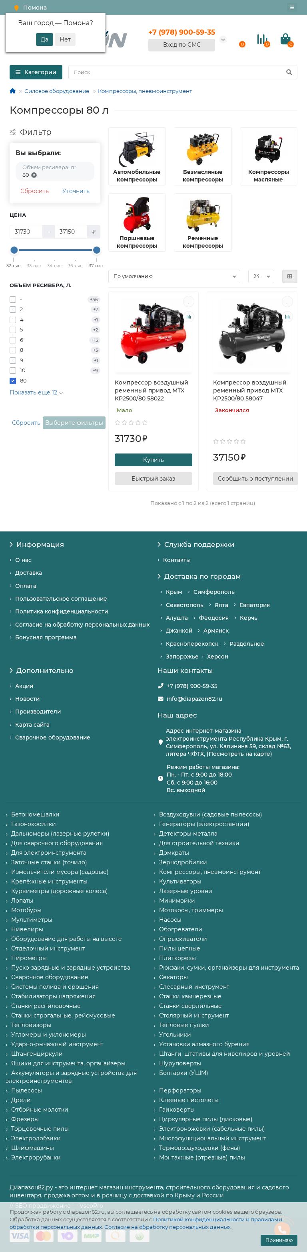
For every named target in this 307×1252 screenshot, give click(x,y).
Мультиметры (31, 919)
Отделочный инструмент (48, 948)
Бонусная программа (46, 637)
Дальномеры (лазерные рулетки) (60, 833)
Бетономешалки (35, 814)
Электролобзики (36, 1138)
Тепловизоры (31, 1025)
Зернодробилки (183, 862)
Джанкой (179, 630)
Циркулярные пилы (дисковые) (206, 1119)
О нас (23, 560)
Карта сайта (32, 725)
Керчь (248, 618)
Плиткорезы (177, 958)
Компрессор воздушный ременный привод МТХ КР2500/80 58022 (151, 390)
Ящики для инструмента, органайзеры (68, 1063)
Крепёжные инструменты (49, 881)
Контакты (177, 560)
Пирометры (29, 958)
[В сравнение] (188, 316)
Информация (40, 544)
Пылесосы (26, 1090)
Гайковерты (177, 1109)
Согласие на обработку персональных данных (167, 1227)
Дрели (21, 1100)
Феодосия (214, 618)
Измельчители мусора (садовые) (60, 871)
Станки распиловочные (46, 1005)
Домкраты (174, 852)
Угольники (175, 1034)
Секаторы (173, 977)
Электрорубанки (36, 1157)
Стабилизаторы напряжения (53, 996)
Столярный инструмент (194, 1015)
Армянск (216, 630)
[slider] (14, 250)
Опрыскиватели (183, 938)
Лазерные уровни (185, 891)
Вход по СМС (182, 44)
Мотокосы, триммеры (191, 910)
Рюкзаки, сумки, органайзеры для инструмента (229, 967)
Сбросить (34, 191)
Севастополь (184, 605)
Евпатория (254, 605)
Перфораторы (180, 1090)
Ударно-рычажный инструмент (57, 1044)
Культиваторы (180, 881)
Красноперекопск (192, 644)
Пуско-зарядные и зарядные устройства (70, 967)
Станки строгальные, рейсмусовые (63, 1015)
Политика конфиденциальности (61, 611)
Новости (27, 699)
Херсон (217, 656)
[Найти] (289, 72)
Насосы (170, 919)
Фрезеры (25, 1119)
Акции (24, 686)
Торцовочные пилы (40, 1128)
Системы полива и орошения (55, 986)
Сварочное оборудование (52, 737)
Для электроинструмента (48, 852)
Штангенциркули (37, 1053)
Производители (38, 711)
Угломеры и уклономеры (48, 1034)
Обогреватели (180, 929)
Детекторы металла (188, 833)
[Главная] (13, 91)
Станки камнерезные (190, 996)
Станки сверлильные (190, 1005)
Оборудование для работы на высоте (66, 938)
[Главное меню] (292, 7)
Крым (174, 592)
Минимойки (177, 900)
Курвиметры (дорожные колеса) (59, 891)
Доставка (28, 573)
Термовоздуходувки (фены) (199, 1147)
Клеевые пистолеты (189, 1100)
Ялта (221, 605)
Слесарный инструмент (194, 986)
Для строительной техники (199, 843)
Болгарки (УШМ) (183, 1073)
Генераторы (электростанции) (204, 824)
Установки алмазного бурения (204, 1044)
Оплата (25, 586)
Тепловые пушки (184, 1025)
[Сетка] (289, 276)
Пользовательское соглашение (61, 598)
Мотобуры (26, 910)
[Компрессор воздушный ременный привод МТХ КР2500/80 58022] (154, 333)
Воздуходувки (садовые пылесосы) (210, 814)
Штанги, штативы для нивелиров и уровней (224, 1053)
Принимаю (279, 1240)
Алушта (177, 618)
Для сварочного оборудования (57, 843)
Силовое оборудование (56, 91)
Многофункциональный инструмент (212, 1138)
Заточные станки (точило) (49, 862)
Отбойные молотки (39, 1109)
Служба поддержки (199, 544)
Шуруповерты (180, 1063)
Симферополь (214, 592)
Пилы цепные (179, 948)
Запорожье (182, 656)
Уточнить (76, 191)
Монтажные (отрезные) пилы (202, 1157)
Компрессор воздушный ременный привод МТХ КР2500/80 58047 (250, 390)
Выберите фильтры (74, 422)
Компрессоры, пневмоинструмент (145, 91)
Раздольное (246, 644)
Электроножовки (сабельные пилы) (212, 1128)
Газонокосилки (33, 824)
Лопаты (22, 900)
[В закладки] (188, 301)
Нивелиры (27, 929)
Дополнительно (45, 670)
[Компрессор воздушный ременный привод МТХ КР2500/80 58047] (252, 333)
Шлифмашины (32, 1147)
